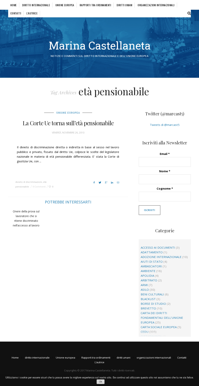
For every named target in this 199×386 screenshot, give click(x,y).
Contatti (15, 13)
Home (13, 5)
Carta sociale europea (159, 327)
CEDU (144, 332)
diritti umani (124, 5)
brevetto (148, 308)
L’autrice (32, 13)
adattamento (152, 252)
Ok (100, 381)
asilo (145, 289)
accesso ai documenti (158, 247)
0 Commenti (39, 186)
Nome (164, 171)
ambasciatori (151, 266)
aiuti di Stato (152, 261)
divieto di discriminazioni (28, 181)
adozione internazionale (161, 257)
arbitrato (149, 280)
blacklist (148, 299)
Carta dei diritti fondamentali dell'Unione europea (162, 317)
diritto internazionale (36, 5)
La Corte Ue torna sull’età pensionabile (68, 123)
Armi (144, 285)
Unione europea (64, 5)
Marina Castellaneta (100, 45)
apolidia (147, 275)
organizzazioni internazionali (156, 5)
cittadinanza (151, 336)
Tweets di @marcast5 (165, 125)
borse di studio (153, 304)
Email (165, 154)
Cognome (165, 188)
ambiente (148, 271)
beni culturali (152, 294)
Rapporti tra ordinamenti (95, 5)
